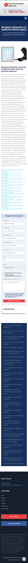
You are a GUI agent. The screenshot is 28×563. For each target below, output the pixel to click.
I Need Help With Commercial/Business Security (13, 275)
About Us (3, 498)
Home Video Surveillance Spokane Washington (12, 385)
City (4, 257)
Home (4, 33)
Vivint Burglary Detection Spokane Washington (11, 209)
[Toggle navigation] (25, 18)
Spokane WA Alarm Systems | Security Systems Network (13, 332)
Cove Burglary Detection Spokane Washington (11, 188)
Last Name (6, 228)
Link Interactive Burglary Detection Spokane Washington (11, 197)
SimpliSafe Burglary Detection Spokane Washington (13, 206)
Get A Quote (14, 517)
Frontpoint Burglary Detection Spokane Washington (13, 194)
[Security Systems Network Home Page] (14, 4)
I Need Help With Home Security (13, 273)
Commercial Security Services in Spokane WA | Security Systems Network (11, 404)
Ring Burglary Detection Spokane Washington (11, 200)
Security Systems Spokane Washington (13, 356)
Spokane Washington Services (15, 33)
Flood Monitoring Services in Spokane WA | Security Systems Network (13, 459)
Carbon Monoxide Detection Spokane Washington (13, 374)
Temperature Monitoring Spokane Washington (12, 326)
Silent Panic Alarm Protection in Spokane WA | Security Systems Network (14, 435)
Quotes (3, 501)
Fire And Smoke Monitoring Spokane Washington (12, 429)
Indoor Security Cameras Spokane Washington (12, 411)
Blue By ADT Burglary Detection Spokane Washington (13, 179)
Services (3, 503)
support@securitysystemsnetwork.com (13, 313)
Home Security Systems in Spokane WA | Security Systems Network (13, 337)
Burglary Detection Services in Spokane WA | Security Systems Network (13, 352)
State (4, 264)
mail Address (7, 235)
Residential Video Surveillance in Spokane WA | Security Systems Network (11, 391)
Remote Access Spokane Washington (13, 347)
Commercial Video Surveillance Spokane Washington (13, 343)
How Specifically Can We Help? (11, 279)
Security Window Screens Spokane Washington (12, 398)
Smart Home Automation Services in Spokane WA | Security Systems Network (13, 452)
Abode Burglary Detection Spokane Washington (12, 170)
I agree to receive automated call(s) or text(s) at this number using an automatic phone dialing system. (14, 295)
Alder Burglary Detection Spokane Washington (11, 176)
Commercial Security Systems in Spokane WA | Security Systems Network (11, 423)
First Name (6, 220)
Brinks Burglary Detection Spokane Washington (11, 182)
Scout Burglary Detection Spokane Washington (11, 203)
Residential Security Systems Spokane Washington (13, 379)
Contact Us (4, 506)
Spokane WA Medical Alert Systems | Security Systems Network (13, 440)
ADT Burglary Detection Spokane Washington (11, 173)
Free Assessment (14, 524)
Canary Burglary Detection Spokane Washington (12, 185)
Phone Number (7, 242)
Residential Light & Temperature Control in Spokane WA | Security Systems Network (12, 362)
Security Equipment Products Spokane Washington (13, 416)
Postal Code (6, 250)
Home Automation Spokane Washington (13, 463)
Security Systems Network (16, 557)
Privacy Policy (4, 508)
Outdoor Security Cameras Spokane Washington (12, 446)
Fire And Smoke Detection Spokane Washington (12, 368)
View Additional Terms (10, 297)
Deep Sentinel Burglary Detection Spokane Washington (11, 191)
